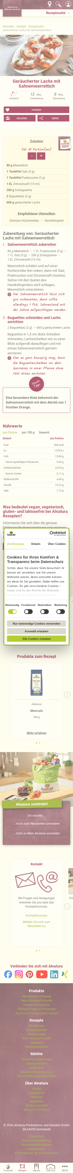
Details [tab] (35, 543)
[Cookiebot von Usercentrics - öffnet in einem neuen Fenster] (50, 533)
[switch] (28, 611)
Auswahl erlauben (36, 631)
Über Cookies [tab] (57, 543)
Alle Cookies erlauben (36, 638)
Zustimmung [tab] (15, 543)
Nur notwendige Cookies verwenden (36, 623)
